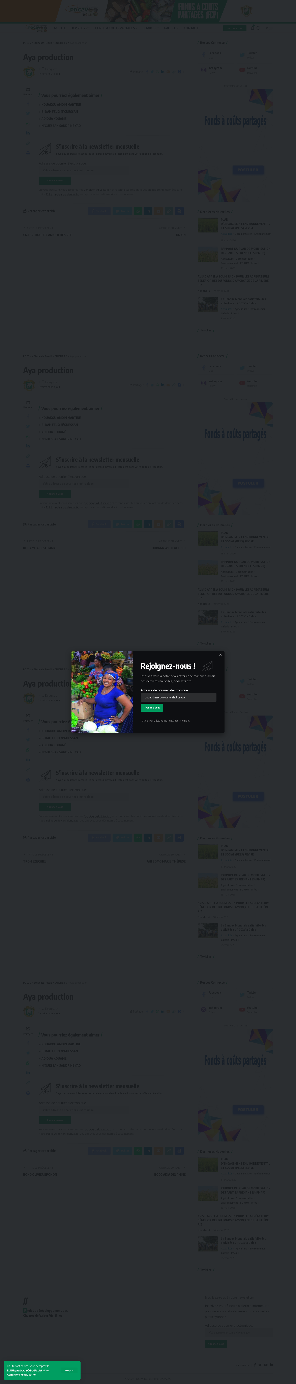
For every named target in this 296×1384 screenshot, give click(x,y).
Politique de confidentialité (24, 1370)
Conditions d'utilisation (21, 1374)
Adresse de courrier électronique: (164, 690)
